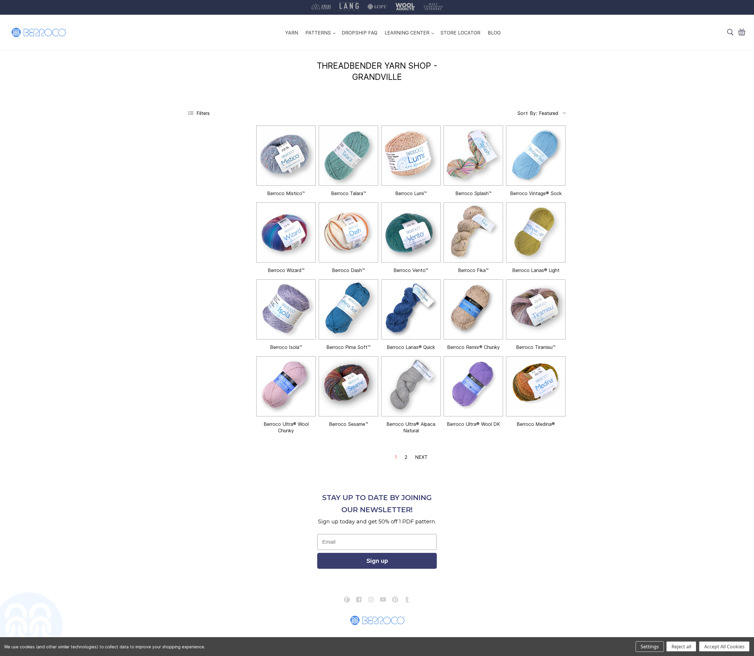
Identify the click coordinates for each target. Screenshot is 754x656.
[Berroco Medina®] (535, 386)
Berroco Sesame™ (348, 424)
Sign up (377, 561)
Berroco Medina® (536, 424)
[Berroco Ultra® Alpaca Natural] (410, 386)
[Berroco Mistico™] (286, 155)
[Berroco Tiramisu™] (535, 309)
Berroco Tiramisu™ (535, 347)
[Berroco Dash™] (348, 232)
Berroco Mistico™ (286, 193)
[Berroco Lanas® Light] (535, 232)
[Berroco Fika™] (473, 232)
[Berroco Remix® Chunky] (473, 309)
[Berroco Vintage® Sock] (535, 155)
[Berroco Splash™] (473, 155)
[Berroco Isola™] (286, 309)
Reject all (681, 646)
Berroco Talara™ (348, 193)
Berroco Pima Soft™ (348, 347)
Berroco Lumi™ (411, 193)
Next (421, 457)
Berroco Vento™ (410, 270)
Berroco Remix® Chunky (473, 347)
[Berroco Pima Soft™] (348, 309)
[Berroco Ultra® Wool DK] (473, 386)
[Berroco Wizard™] (286, 232)
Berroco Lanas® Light (536, 270)
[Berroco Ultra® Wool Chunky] (286, 386)
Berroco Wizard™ (286, 270)
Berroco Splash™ (473, 193)
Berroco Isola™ (286, 347)
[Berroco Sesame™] (348, 386)
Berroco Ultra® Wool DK (473, 424)
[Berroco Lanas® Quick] (410, 309)
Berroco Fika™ (473, 270)
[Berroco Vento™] (410, 232)
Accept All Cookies (724, 646)
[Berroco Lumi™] (410, 155)
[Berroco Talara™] (348, 155)
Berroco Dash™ (348, 270)
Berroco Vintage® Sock (536, 193)
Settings (650, 646)
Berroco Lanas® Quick (411, 347)
